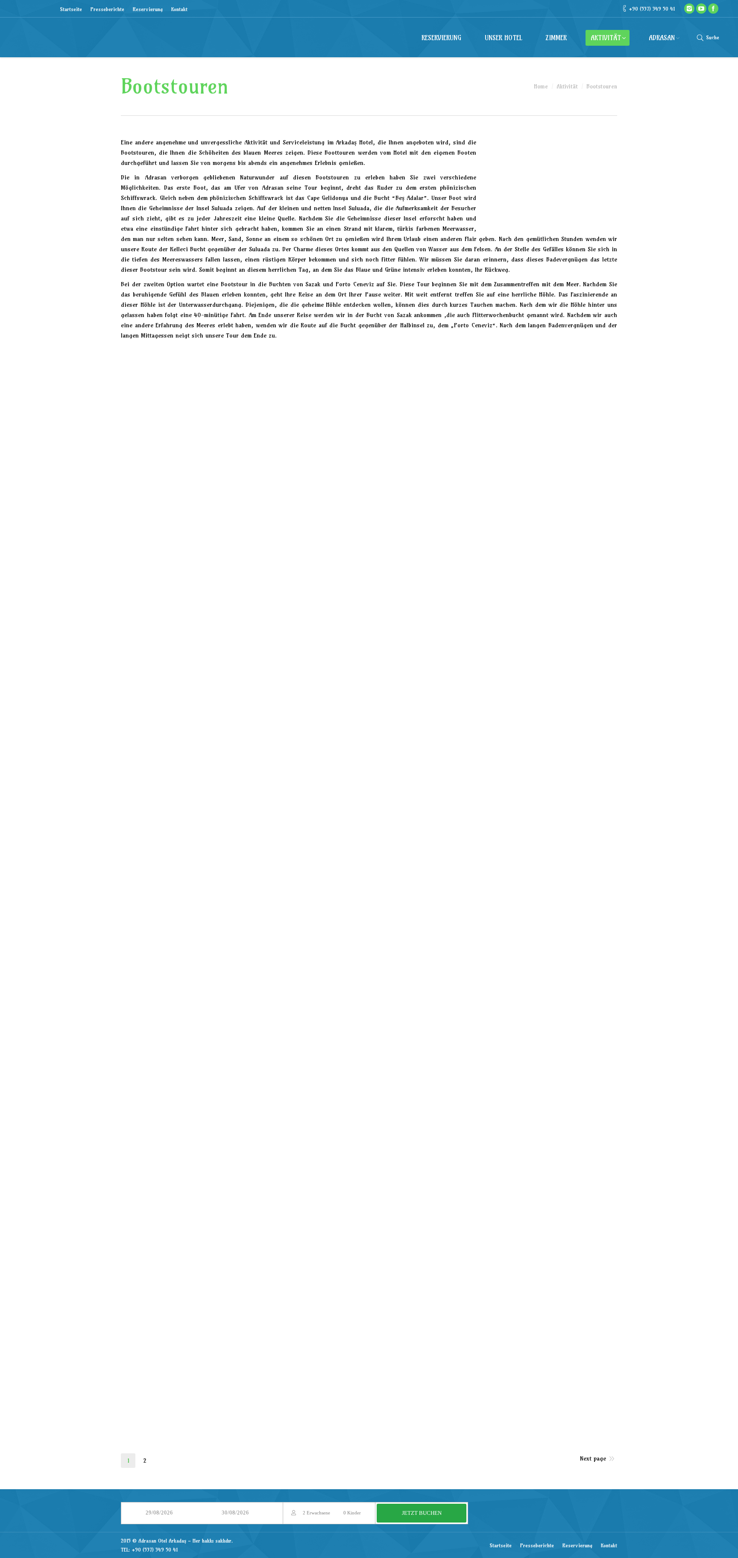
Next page (593, 1458)
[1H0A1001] (410, 952)
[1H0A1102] (493, 633)
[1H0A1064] (576, 506)
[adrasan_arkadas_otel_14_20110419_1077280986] (493, 1079)
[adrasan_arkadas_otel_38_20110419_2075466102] (493, 1334)
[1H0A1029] (243, 442)
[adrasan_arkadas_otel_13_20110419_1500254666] (410, 1079)
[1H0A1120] (410, 697)
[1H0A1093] (160, 633)
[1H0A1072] (243, 570)
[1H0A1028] (160, 442)
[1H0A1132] (160, 761)
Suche (712, 37)
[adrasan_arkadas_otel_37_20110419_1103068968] (410, 1334)
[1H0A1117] (243, 697)
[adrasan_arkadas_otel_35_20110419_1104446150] (243, 1334)
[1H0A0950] (160, 888)
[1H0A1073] (326, 570)
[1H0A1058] (410, 506)
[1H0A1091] (576, 570)
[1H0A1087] (410, 570)
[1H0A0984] (160, 952)
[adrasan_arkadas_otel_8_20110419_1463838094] (493, 1015)
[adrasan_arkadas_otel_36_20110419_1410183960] (326, 1334)
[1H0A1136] (410, 761)
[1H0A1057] (326, 506)
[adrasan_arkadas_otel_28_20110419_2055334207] (160, 1270)
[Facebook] (713, 8)
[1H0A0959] (243, 888)
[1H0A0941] (576, 824)
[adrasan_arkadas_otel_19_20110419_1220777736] (410, 1143)
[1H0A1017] (160, 1015)
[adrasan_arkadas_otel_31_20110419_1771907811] (410, 1270)
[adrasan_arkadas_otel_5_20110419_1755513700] (243, 1015)
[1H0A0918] (160, 379)
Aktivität (567, 86)
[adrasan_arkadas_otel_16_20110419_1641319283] (160, 1143)
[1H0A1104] (576, 633)
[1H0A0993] (410, 379)
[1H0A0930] (326, 824)
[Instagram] (689, 8)
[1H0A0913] (576, 761)
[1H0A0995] (493, 379)
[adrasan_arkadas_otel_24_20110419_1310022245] (326, 1206)
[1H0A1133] (243, 761)
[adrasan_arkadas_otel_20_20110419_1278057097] (493, 1143)
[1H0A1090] (493, 570)
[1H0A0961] (326, 888)
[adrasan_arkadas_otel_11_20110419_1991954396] (243, 1079)
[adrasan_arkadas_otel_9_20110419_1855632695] (576, 1015)
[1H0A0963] (410, 888)
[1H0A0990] (326, 379)
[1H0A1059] (493, 506)
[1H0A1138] (493, 761)
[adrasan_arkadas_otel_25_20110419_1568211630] (410, 1206)
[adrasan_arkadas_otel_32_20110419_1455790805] (493, 1270)
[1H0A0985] (243, 952)
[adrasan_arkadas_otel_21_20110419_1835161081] (576, 1143)
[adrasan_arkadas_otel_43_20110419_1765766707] (432, 1400)
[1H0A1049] (576, 442)
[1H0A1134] (326, 761)
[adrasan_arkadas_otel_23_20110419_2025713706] (243, 1206)
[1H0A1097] (326, 633)
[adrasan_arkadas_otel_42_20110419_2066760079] (343, 1400)
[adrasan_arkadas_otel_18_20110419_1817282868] (326, 1143)
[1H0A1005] (576, 952)
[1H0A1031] (326, 442)
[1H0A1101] (410, 633)
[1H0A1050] (160, 506)
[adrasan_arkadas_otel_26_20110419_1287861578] (493, 1206)
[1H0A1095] (243, 633)
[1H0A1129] (493, 697)
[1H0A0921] (243, 379)
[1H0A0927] (243, 824)
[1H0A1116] (160, 697)
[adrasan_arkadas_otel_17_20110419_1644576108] (243, 1143)
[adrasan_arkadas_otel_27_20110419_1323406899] (576, 1206)
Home (541, 86)
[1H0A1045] (410, 442)
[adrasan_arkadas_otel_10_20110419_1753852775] (160, 1079)
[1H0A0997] (326, 952)
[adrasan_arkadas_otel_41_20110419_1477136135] (253, 1400)
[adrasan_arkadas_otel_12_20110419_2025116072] (326, 1079)
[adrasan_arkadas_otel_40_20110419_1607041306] (163, 1400)
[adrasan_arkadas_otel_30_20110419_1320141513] (326, 1270)
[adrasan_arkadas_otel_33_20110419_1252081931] (576, 1270)
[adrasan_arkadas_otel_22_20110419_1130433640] (160, 1206)
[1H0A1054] (243, 506)
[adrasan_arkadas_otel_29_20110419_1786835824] (243, 1270)
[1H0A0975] (576, 888)
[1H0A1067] (160, 570)
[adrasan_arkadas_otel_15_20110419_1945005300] (576, 1079)
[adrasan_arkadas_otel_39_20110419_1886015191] (576, 1334)
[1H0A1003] (493, 952)
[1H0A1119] (326, 697)
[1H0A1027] (576, 379)
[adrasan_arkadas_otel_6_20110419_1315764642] (326, 1015)
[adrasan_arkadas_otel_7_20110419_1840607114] (410, 1015)
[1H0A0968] (493, 888)
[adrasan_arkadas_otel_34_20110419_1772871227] (160, 1334)
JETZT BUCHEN (422, 1513)
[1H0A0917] (160, 824)
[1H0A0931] (410, 824)
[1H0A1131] (576, 697)
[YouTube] (701, 8)
